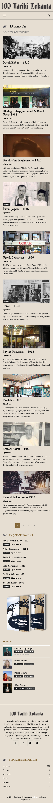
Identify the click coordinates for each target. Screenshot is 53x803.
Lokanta (6, 58)
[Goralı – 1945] (26, 291)
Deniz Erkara (20, 673)
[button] (49, 16)
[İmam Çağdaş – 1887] (26, 194)
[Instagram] (23, 743)
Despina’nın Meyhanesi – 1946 (22, 160)
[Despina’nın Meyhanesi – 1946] (26, 145)
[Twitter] (30, 743)
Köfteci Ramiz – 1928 (16, 449)
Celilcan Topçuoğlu (23, 648)
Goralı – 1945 (11, 306)
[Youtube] (37, 743)
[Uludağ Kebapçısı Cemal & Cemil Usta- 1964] (26, 96)
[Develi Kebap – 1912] (26, 47)
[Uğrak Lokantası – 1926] (26, 242)
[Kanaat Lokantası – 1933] (26, 482)
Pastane (6, 347)
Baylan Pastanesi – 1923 (18, 351)
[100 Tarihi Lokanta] (26, 6)
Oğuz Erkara (8, 66)
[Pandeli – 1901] (26, 385)
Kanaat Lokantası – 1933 (19, 497)
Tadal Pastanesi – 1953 (14, 558)
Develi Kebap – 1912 (16, 62)
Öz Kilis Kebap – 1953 (13, 574)
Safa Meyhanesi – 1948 (14, 566)
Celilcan (35, 797)
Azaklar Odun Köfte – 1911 (16, 541)
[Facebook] (15, 743)
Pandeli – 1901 (12, 400)
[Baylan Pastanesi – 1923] (26, 336)
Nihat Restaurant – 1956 (15, 549)
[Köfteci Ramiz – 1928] (26, 434)
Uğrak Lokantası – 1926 (18, 257)
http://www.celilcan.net (21, 654)
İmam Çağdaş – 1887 (16, 209)
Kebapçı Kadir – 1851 (13, 583)
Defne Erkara (20, 660)
